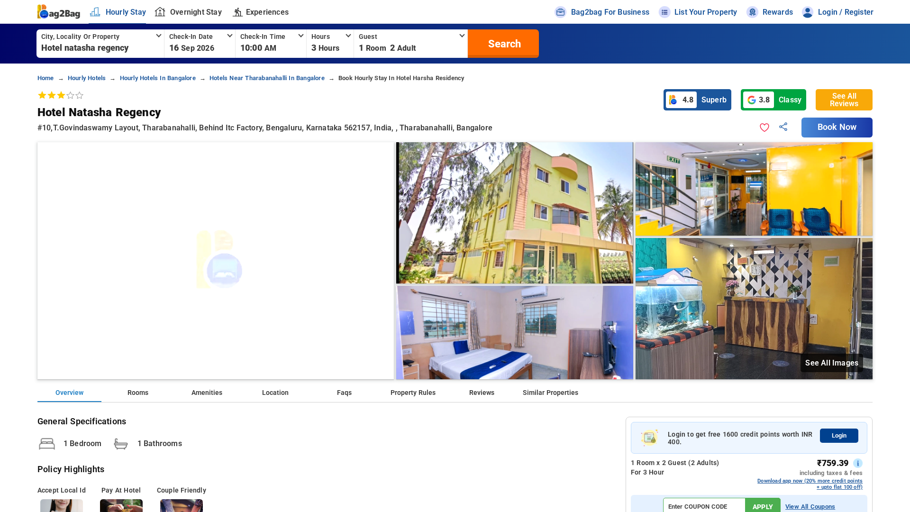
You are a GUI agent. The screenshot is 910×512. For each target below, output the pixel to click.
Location (275, 393)
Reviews (481, 393)
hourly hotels (87, 78)
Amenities (206, 393)
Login (839, 435)
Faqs (344, 393)
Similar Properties (550, 393)
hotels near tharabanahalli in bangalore (267, 78)
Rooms (137, 393)
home (45, 78)
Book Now (837, 127)
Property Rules (413, 393)
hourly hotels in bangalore (158, 78)
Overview (69, 393)
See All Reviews (844, 99)
